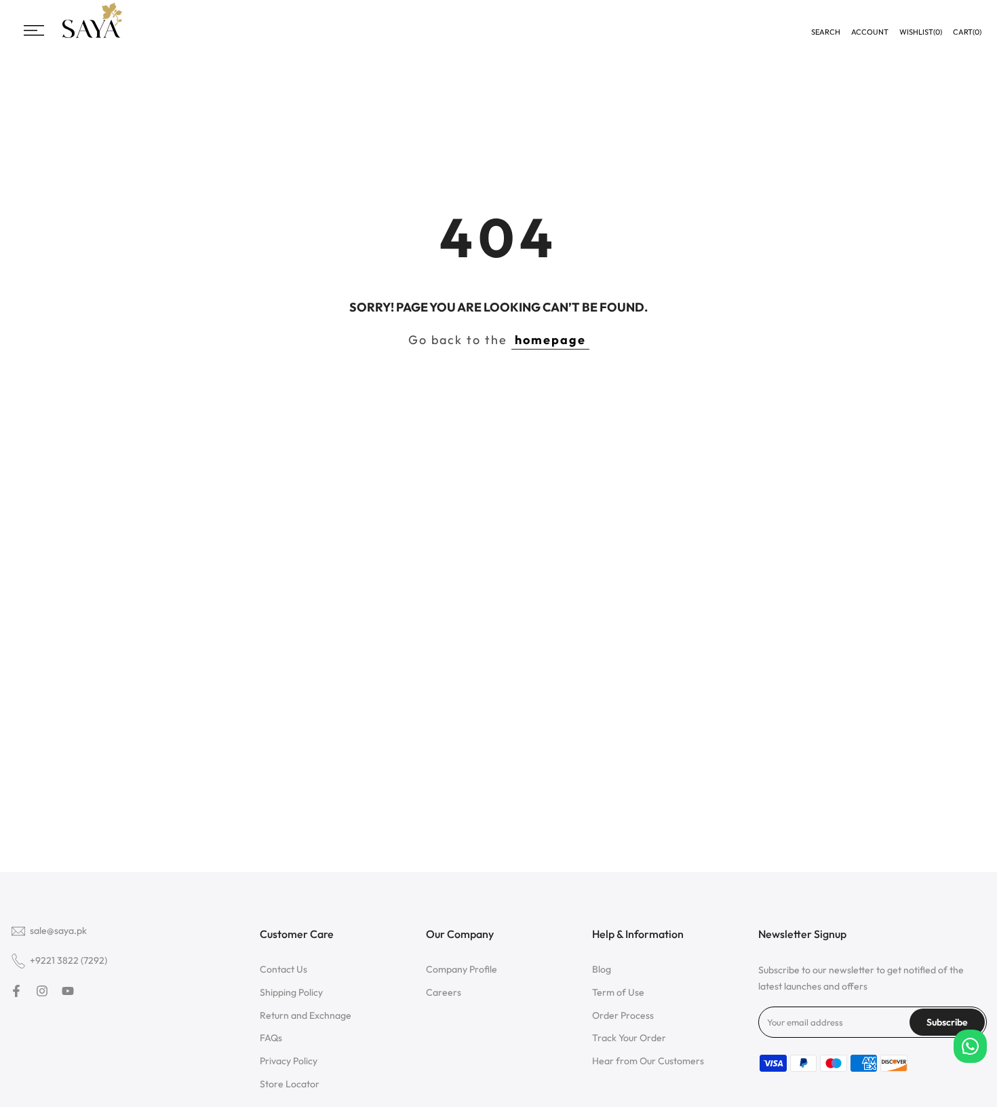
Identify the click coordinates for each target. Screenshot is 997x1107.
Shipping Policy (291, 992)
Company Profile (461, 969)
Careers (443, 992)
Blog (601, 969)
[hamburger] (34, 31)
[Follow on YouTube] (68, 991)
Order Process (623, 1015)
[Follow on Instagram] (42, 991)
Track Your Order (629, 1038)
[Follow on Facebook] (16, 991)
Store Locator (289, 1084)
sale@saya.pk (58, 930)
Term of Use (618, 992)
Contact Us (283, 969)
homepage (550, 340)
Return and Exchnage (305, 1015)
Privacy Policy (288, 1061)
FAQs (271, 1038)
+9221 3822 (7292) (68, 960)
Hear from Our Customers (648, 1061)
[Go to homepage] (92, 36)
